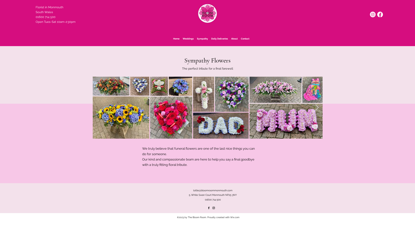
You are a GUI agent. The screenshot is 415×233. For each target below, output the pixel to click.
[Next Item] (317, 108)
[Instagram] (373, 14)
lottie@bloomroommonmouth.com (212, 190)
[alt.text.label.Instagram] (213, 208)
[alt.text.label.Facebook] (208, 208)
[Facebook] (380, 14)
